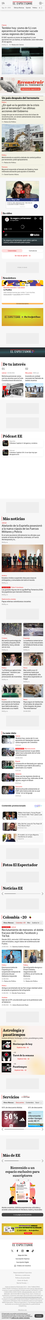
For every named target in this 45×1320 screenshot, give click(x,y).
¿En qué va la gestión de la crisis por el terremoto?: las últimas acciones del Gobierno (20, 108)
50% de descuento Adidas (12, 1108)
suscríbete (16, 294)
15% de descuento (35, 1108)
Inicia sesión (7, 294)
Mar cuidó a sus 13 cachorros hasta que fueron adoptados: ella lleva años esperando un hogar (32, 674)
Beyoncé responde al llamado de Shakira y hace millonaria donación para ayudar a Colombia (20, 170)
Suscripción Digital (22, 1262)
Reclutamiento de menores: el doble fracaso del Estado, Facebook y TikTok (22, 933)
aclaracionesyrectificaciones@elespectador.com (28, 1297)
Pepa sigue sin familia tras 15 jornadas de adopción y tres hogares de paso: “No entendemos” (33, 705)
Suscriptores (19, 748)
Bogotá (4, 699)
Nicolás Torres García (18, 993)
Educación (18, 787)
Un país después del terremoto (20, 98)
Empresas (26, 638)
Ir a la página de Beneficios (22, 1215)
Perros (25, 668)
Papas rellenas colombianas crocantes (16, 601)
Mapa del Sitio (22, 1255)
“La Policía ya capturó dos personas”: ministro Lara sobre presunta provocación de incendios (12, 673)
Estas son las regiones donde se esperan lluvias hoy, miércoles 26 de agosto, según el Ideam (29, 778)
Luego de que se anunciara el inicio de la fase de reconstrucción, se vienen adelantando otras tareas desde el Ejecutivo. (21, 117)
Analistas (4, 997)
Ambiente (18, 774)
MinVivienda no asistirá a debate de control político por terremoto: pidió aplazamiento (21, 158)
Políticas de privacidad (22, 1278)
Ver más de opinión (21, 256)
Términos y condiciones (22, 1275)
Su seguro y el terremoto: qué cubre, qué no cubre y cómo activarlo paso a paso (20, 241)
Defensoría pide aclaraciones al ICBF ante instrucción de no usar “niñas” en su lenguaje (27, 791)
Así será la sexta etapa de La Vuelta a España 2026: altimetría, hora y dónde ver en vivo (11, 644)
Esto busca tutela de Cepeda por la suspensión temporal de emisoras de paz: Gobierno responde (11, 971)
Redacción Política (10, 981)
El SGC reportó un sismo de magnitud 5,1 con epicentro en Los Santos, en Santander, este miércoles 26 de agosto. (22, 39)
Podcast (12, 450)
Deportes (12, 441)
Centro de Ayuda (22, 1280)
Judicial (4, 523)
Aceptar (39, 1316)
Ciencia (4, 25)
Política (4, 102)
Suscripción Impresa (22, 1259)
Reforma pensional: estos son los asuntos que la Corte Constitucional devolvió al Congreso (12, 378)
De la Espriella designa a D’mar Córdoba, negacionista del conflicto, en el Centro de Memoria (32, 971)
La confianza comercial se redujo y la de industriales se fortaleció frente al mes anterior (33, 644)
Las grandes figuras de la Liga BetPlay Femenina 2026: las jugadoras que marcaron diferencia (22, 591)
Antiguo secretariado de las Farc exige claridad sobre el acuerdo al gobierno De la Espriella (22, 989)
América (4, 575)
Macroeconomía (30, 749)
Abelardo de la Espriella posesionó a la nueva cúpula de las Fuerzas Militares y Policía (22, 528)
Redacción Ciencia (18, 45)
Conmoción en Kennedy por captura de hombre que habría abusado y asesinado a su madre (11, 705)
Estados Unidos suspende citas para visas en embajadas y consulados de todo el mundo (19, 579)
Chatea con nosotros (24, 1266)
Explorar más (21, 1047)
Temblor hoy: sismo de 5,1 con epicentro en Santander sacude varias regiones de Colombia (20, 31)
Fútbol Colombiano (17, 587)
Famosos (4, 167)
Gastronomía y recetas (9, 599)
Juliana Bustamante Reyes (20, 1005)
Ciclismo (4, 638)
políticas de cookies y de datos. (20, 1318)
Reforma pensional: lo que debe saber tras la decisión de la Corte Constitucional (27, 753)
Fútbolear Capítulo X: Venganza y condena (23, 443)
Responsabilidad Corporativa (22, 1272)
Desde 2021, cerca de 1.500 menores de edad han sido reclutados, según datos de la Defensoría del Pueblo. (21, 941)
